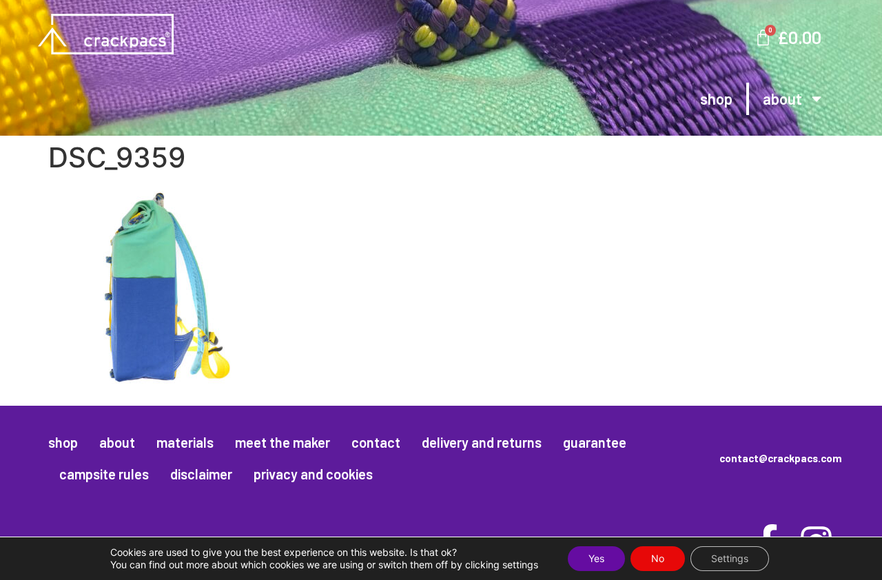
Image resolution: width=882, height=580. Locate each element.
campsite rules (104, 474)
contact (375, 442)
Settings (729, 558)
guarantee (594, 442)
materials (185, 442)
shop (716, 98)
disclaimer (201, 474)
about (782, 98)
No (657, 558)
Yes (596, 558)
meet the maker (282, 442)
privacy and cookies (313, 474)
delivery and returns (482, 442)
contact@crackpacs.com (780, 458)
